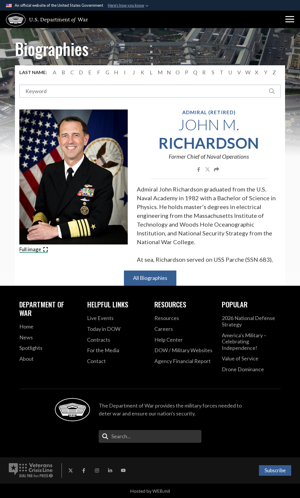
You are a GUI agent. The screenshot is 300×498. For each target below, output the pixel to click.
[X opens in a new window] (70, 470)
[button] (289, 19)
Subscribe (275, 470)
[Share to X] (208, 169)
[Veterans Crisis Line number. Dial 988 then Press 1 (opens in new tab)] (31, 470)
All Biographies (150, 278)
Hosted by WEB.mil (150, 491)
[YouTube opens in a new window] (123, 470)
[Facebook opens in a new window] (83, 470)
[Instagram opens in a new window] (97, 470)
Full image (30, 249)
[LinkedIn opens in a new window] (110, 470)
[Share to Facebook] (199, 169)
